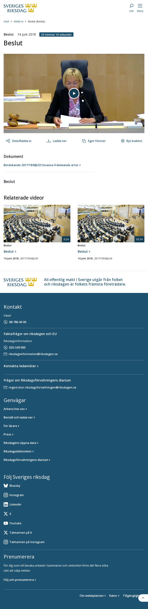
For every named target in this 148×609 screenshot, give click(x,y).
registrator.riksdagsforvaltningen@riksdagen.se (42, 387)
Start (6, 21)
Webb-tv (18, 21)
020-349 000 (17, 347)
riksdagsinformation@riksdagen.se (33, 354)
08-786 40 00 (17, 322)
